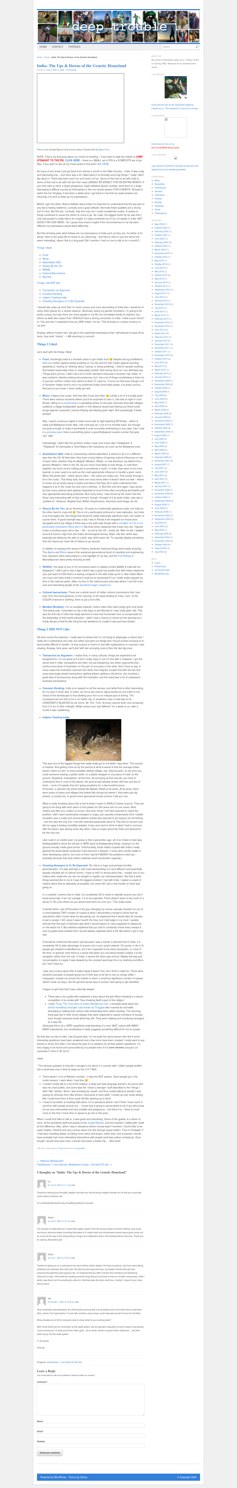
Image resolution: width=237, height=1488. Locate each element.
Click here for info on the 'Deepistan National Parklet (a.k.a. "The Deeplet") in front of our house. (174, 106)
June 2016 (160, 267)
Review (158, 202)
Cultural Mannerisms (54, 273)
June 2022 (160, 238)
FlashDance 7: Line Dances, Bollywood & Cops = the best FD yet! (74, 1164)
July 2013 (159, 307)
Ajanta (51, 552)
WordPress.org (162, 573)
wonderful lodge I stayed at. (95, 585)
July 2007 (159, 467)
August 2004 (161, 548)
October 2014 (161, 285)
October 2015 (161, 274)
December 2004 (162, 537)
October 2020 (161, 245)
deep (62, 69)
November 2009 (162, 384)
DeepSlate (160, 183)
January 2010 (161, 376)
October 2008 (161, 427)
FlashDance (160, 187)
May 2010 (159, 366)
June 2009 (160, 398)
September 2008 (162, 431)
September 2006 (162, 500)
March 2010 (160, 369)
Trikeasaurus (161, 213)
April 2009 (159, 406)
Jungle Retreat (95, 1122)
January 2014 (161, 300)
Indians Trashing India (55, 297)
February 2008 (161, 457)
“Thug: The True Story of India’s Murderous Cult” (82, 1003)
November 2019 (162, 253)
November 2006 (162, 493)
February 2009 (161, 413)
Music (46, 258)
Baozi (157, 180)
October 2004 (161, 544)
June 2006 (160, 508)
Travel (46, 57)
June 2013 (160, 311)
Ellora (63, 552)
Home (43, 46)
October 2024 (161, 227)
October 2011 (161, 351)
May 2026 (159, 223)
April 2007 (159, 478)
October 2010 (161, 358)
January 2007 (161, 486)
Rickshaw (159, 205)
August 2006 (161, 504)
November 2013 (162, 304)
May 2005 (159, 529)
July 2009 (159, 395)
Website (41, 1441)
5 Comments (71, 69)
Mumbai (47, 276)
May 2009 (159, 402)
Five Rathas (124, 556)
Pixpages (74, 46)
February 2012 (161, 336)
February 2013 (161, 318)
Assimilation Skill (52, 262)
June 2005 (160, 526)
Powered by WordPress (53, 1477)
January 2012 (161, 340)
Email (40, 1431)
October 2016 (161, 264)
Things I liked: (44, 247)
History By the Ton (53, 266)
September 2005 (162, 518)
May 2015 (159, 278)
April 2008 (159, 449)
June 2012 (160, 329)
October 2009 (161, 387)
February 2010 (161, 373)
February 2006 (161, 511)
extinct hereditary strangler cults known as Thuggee (76, 1007)
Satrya (83, 1477)
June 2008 (160, 442)
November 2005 (162, 515)
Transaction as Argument (56, 290)
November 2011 (162, 347)
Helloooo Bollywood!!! (50, 1161)
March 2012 (160, 333)
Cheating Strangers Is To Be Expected (63, 301)
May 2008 (159, 446)
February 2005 (161, 533)
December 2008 (162, 420)
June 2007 (160, 471)
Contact (58, 46)
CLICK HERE (72, 160)
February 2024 (161, 231)
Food (45, 255)
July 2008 (159, 438)
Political (158, 198)
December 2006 (162, 489)
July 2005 (159, 522)
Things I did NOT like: (49, 283)
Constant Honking (52, 293)
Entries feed (160, 566)
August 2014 (161, 293)
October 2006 (161, 497)
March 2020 (160, 249)
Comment (42, 1381)
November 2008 (162, 424)
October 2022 (161, 234)
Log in (157, 562)
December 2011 (162, 344)
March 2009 (160, 409)
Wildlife (46, 269)
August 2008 (161, 435)
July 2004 (159, 551)
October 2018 (161, 256)
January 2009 (161, 416)
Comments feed (162, 569)
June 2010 (160, 362)
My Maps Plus (102, 149)
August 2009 (161, 391)
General (158, 191)
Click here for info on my (165, 145)
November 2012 (162, 325)
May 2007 (159, 475)
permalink (81, 1148)
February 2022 (161, 242)
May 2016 (159, 271)
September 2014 (162, 289)
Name (40, 1421)
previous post (54, 432)
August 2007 (161, 464)
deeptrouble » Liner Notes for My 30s (64, 1362)
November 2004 (162, 540)
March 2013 (160, 315)
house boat (70, 403)
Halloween (160, 194)
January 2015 (161, 282)
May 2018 (159, 260)
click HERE (103, 164)
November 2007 (162, 460)
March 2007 (160, 482)
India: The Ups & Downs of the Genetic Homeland (81, 65)
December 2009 (162, 380)
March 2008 (160, 453)
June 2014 (160, 296)
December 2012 (162, 322)
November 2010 (162, 355)
